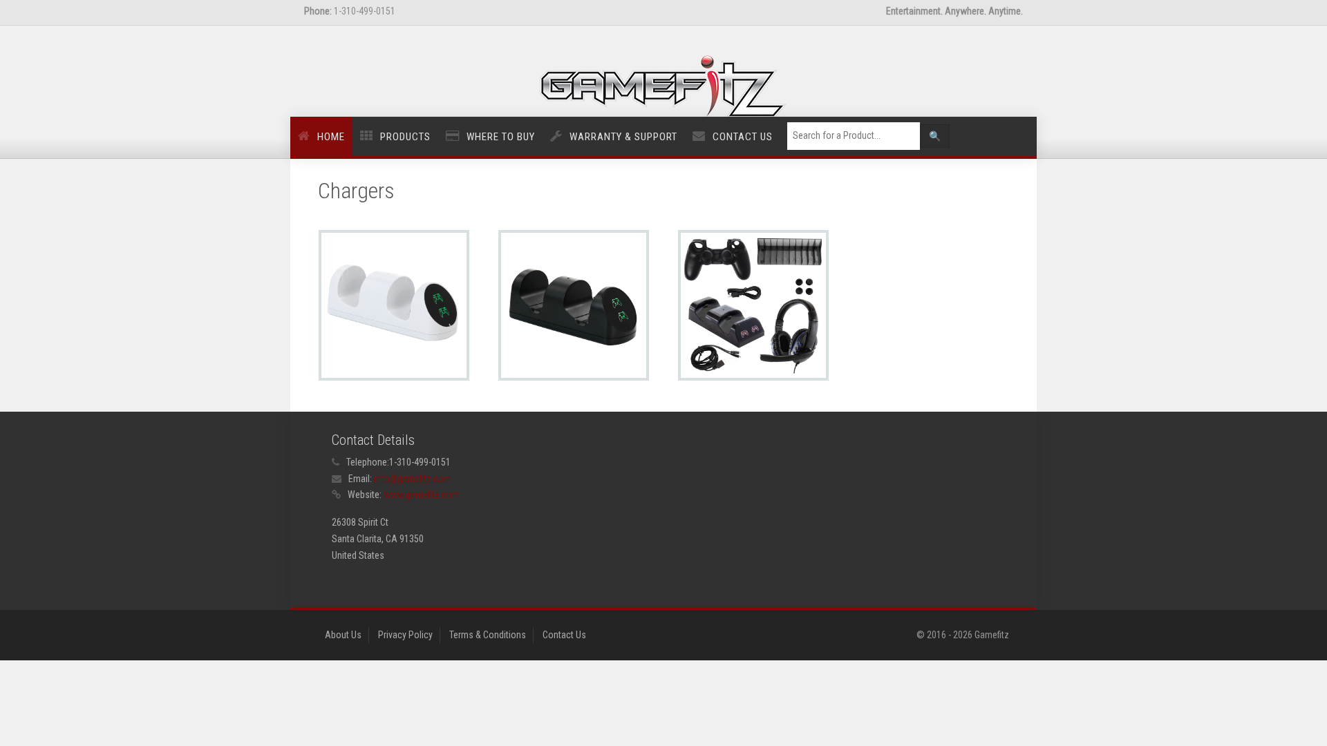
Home (331, 137)
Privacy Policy (405, 634)
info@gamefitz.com (412, 478)
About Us (343, 634)
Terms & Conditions (487, 634)
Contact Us (743, 137)
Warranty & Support (623, 137)
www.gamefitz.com (422, 494)
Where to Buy (501, 137)
